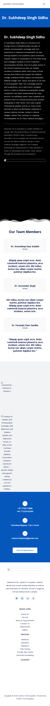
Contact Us (25, 624)
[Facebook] (17, 598)
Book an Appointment (25, 620)
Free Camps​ (25, 649)
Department (25, 627)
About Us (25, 614)
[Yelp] (33, 598)
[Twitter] (22, 598)
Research (25, 646)
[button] (3, 427)
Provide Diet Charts (25, 652)
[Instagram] (28, 598)
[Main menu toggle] (44, 4)
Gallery (25, 630)
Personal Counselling (25, 655)
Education (25, 643)
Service (25, 617)
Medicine (25, 640)
